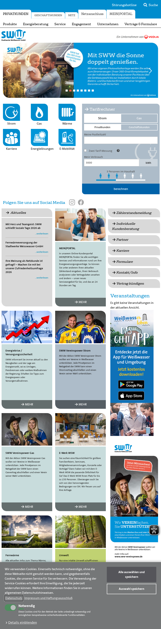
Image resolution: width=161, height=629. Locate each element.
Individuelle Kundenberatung (125, 226)
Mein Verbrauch (93, 157)
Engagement (81, 24)
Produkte (10, 24)
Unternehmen (107, 24)
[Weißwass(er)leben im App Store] (132, 396)
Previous (9, 70)
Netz (71, 15)
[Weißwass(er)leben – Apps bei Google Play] (132, 384)
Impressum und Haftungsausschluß (48, 598)
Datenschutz (13, 598)
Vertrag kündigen (130, 283)
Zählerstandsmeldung (133, 213)
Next (152, 70)
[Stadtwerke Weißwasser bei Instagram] (72, 202)
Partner (122, 240)
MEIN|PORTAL (121, 14)
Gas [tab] (139, 118)
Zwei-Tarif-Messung (100, 151)
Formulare (124, 262)
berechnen (121, 189)
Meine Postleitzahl (95, 134)
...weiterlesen (41, 233)
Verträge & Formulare (140, 24)
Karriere (122, 251)
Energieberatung (35, 24)
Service (60, 24)
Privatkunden (15, 14)
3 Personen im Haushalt (121, 171)
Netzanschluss (92, 14)
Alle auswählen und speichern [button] (131, 574)
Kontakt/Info (127, 272)
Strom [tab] (102, 118)
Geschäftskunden (48, 15)
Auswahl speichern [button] (131, 589)
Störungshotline (124, 5)
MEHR (83, 302)
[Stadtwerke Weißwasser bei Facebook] (81, 202)
